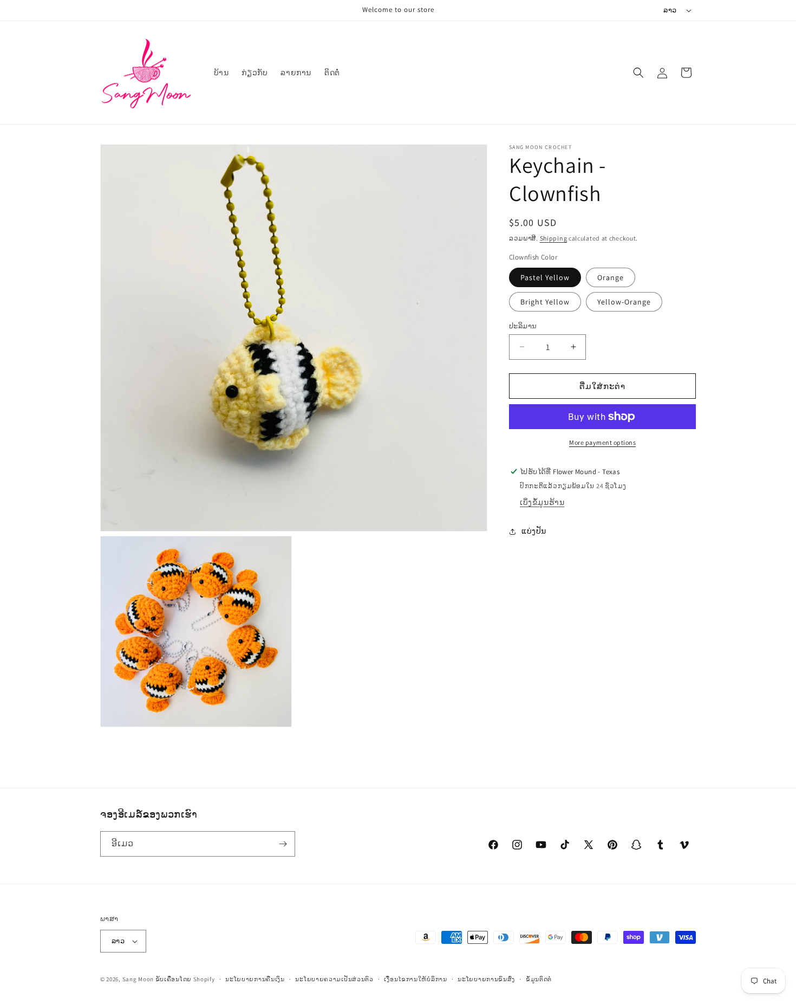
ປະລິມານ (523, 325)
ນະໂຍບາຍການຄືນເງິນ (255, 979)
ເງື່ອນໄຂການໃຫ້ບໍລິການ (415, 979)
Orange (610, 277)
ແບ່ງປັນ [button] (533, 531)
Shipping (553, 238)
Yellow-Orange (624, 301)
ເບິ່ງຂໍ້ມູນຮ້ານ (542, 502)
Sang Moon (138, 979)
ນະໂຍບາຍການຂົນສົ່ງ (486, 979)
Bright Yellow (545, 301)
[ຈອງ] (283, 844)
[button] (638, 73)
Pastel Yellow (545, 277)
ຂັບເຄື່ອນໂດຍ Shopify (185, 979)
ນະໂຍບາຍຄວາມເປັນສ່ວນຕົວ (334, 979)
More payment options (602, 442)
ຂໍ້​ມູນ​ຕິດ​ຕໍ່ (539, 979)
